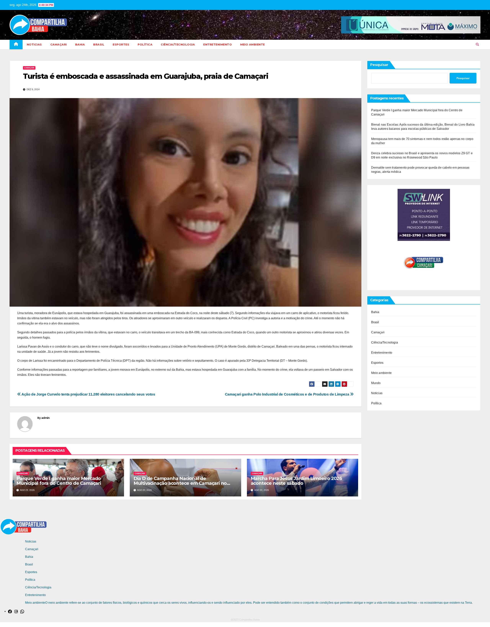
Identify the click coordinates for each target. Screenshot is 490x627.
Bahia (80, 44)
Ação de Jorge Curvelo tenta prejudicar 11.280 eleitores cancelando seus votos (88, 394)
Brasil (98, 44)
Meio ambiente (252, 44)
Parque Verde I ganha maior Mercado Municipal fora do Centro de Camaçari (58, 481)
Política (145, 44)
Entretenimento (217, 44)
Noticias (34, 44)
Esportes (121, 44)
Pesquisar (379, 65)
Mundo (376, 383)
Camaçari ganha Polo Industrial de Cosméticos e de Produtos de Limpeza (287, 394)
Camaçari (58, 44)
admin (45, 418)
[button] (477, 44)
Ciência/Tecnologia (178, 44)
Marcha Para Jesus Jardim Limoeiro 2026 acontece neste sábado (296, 481)
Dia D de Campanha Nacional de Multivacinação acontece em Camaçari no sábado (180, 483)
